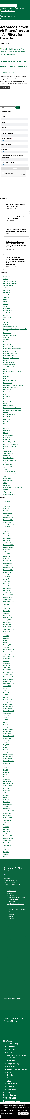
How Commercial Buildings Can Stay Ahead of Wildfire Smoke (16, 230)
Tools (5, 469)
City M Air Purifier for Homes (16, 904)
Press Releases (8, 435)
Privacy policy (25, 1113)
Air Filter (5, 279)
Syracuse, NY (7, 467)
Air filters (6, 288)
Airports (5, 299)
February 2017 (7, 749)
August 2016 (7, 763)
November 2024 (8, 547)
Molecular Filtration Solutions (12, 408)
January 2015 (7, 806)
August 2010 (7, 845)
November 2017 (8, 731)
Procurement (7, 437)
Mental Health (7, 401)
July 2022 (6, 606)
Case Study (7, 317)
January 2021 (7, 647)
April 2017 (6, 747)
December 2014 (8, 809)
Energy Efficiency (8, 355)
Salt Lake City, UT (8, 453)
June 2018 (6, 718)
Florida (5, 360)
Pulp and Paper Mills (9, 442)
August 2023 (7, 577)
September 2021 (8, 629)
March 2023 (7, 588)
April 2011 (6, 827)
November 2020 (8, 652)
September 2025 (8, 524)
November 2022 (8, 597)
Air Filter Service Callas (10, 283)
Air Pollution (6, 290)
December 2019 (8, 677)
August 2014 (7, 813)
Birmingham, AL (8, 311)
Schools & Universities (10, 460)
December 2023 (8, 567)
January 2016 (7, 779)
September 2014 (8, 811)
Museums (6, 412)
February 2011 (7, 831)
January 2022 (7, 620)
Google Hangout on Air (10, 365)
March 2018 (6, 722)
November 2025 (8, 520)
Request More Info (9, 1095)
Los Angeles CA (8, 396)
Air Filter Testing (8, 286)
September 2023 (8, 574)
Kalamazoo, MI (7, 383)
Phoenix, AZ (7, 430)
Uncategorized (8, 480)
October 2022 (7, 599)
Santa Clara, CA (8, 455)
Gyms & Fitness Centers (10, 367)
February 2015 (7, 804)
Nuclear (5, 421)
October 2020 (7, 654)
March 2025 (7, 538)
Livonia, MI (6, 392)
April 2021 (6, 640)
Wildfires (6, 490)
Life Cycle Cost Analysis (10, 387)
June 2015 (6, 795)
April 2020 (6, 668)
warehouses (7, 485)
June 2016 (6, 768)
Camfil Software (8, 313)
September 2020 (8, 656)
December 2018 (8, 704)
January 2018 (7, 727)
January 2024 (7, 565)
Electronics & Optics (9, 351)
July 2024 (6, 552)
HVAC (5, 378)
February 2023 (7, 590)
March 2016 (6, 774)
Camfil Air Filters (8, 73)
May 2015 (6, 797)
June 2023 (6, 581)
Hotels (5, 374)
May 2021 (6, 638)
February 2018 (7, 724)
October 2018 (7, 708)
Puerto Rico (7, 440)
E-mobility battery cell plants (12, 349)
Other (5, 426)
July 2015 (6, 793)
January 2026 (7, 515)
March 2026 (7, 511)
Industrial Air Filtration (9, 380)
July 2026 (6, 504)
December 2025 (8, 517)
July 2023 (6, 579)
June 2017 (6, 743)
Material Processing (9, 399)
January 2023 (7, 592)
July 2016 (6, 765)
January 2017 (7, 752)
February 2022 (8, 617)
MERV (5, 403)
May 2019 (6, 693)
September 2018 (8, 711)
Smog (5, 462)
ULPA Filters (7, 478)
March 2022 (7, 615)
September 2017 (8, 736)
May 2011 (6, 824)
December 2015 (8, 781)
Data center (7, 344)
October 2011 (7, 818)
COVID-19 (6, 339)
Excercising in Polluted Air (11, 358)
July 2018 (6, 715)
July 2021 (6, 633)
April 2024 (6, 558)
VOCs (5, 483)
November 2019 (8, 679)
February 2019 (7, 699)
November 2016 (8, 756)
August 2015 (7, 790)
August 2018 (7, 713)
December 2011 (8, 815)
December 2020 (8, 649)
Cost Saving (7, 337)
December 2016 (8, 754)
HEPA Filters (7, 369)
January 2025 (7, 542)
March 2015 (6, 802)
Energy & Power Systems (11, 353)
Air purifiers (6, 292)
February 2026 (7, 513)
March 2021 (6, 643)
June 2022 (6, 608)
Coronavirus (7, 333)
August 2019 (7, 686)
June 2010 (6, 849)
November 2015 (8, 783)
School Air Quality (8, 458)
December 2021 (8, 622)
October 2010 (7, 840)
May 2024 (6, 556)
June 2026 (6, 506)
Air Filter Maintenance (10, 281)
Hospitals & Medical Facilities (12, 371)
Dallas (5, 342)
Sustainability (7, 465)
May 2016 (6, 770)
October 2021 (7, 627)
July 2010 (6, 847)
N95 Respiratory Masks (10, 415)
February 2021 (7, 645)
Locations (6, 394)
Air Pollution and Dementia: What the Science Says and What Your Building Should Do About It (16, 244)
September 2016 (8, 761)
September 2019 (8, 683)
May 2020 (6, 665)
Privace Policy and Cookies (12, 998)
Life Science (7, 390)
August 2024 (7, 549)
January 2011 (7, 834)
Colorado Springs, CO (10, 326)
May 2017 (6, 745)
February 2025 (8, 540)
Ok (19, 1113)
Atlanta (5, 304)
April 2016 (6, 772)
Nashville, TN (7, 417)
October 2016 (7, 758)
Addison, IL (6, 276)
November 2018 (8, 706)
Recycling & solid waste (10, 444)
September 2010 (8, 843)
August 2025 (7, 527)
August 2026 (7, 502)
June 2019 (6, 690)
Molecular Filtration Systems (12, 410)
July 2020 (6, 661)
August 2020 (7, 658)
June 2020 (6, 663)
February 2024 (8, 563)
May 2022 (6, 611)
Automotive (7, 308)
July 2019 (6, 688)
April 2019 (6, 695)
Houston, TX (7, 376)
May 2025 (6, 533)
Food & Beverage (8, 362)
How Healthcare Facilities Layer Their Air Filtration (16, 217)
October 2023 (7, 572)
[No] (0, 1116)
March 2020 (7, 670)
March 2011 (6, 829)
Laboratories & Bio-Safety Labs (13, 385)
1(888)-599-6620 (9, 1098)
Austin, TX (6, 306)
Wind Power (7, 492)
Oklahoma (6, 424)
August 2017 (7, 738)
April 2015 (6, 799)
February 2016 (7, 777)
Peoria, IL (6, 428)
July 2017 (6, 740)
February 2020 (8, 672)
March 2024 (7, 561)
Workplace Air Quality (9, 494)
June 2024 (6, 554)
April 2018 (6, 720)
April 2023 (6, 586)
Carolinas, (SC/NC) (9, 315)
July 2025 (6, 529)
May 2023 (6, 583)
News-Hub (6, 419)
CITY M (5, 322)
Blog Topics (7, 1041)
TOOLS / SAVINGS (9, 471)
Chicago (5, 320)
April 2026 (6, 508)
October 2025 (7, 522)
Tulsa (4, 476)
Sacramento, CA (8, 451)
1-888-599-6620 (14, 884)
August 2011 (7, 820)
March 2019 (6, 697)
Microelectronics (8, 405)
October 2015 (7, 786)
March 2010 (6, 856)
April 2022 (6, 613)
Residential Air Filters (9, 446)
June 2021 (6, 636)
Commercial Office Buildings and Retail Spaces (15, 329)
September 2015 (8, 788)
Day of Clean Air (8, 346)
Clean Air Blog (7, 324)
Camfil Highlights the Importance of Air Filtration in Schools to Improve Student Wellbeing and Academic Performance (16, 261)
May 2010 (6, 852)
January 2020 (7, 674)
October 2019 (7, 681)
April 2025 (6, 536)
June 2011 (6, 822)
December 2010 (8, 836)
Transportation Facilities (10, 474)
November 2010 (8, 838)
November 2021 (8, 624)
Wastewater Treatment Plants (12, 487)
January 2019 (7, 702)
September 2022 (8, 602)
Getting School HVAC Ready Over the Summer (15, 205)
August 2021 (7, 631)
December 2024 (8, 545)
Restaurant (6, 449)
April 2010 (6, 854)
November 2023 (8, 570)
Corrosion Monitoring (9, 335)
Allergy (5, 301)
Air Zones (6, 297)
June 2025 (6, 531)
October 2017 (7, 733)
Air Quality (6, 295)
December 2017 (8, 729)
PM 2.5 (5, 433)
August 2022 (7, 604)
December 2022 (8, 595)
